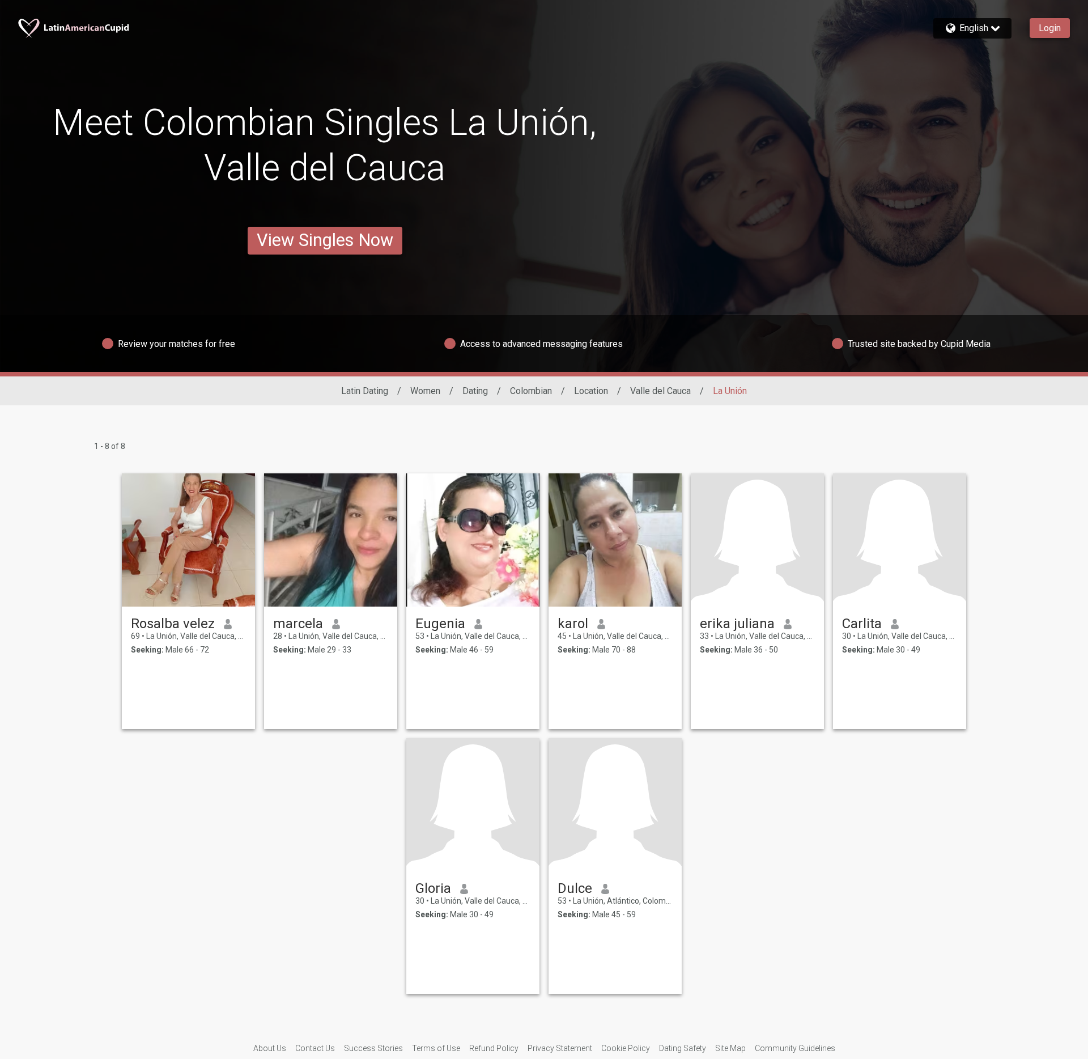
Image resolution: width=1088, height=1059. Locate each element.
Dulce (575, 888)
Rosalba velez (173, 624)
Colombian (531, 391)
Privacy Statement (560, 1048)
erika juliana (737, 624)
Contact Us (315, 1048)
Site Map (730, 1048)
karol (573, 624)
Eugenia (440, 624)
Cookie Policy (625, 1048)
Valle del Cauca (660, 391)
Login (1050, 28)
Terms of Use (436, 1048)
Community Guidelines (795, 1048)
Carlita (862, 624)
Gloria (433, 888)
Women (425, 391)
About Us (269, 1048)
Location (591, 391)
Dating (475, 391)
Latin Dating (364, 391)
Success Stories (373, 1048)
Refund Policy (493, 1048)
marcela (298, 624)
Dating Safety (682, 1048)
